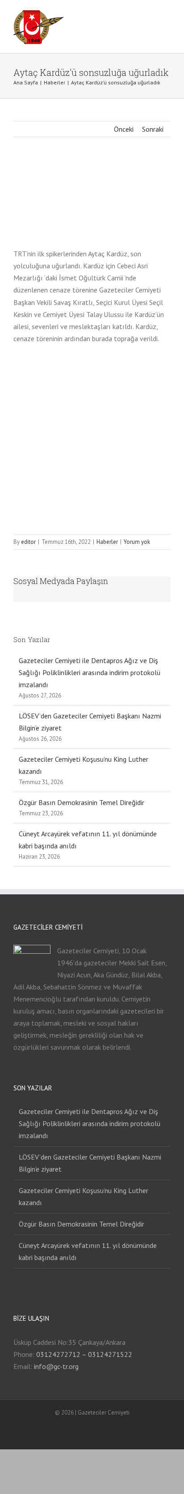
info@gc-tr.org (56, 1366)
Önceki (124, 129)
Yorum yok (137, 542)
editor (28, 542)
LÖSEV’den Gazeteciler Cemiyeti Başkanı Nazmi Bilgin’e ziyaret (90, 1162)
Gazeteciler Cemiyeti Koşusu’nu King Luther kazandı (83, 1196)
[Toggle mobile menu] (167, 17)
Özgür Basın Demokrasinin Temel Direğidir (81, 802)
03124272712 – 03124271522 (84, 1354)
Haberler (107, 542)
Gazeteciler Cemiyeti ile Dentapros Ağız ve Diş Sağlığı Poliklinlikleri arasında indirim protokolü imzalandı (89, 672)
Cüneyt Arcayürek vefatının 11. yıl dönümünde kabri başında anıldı (88, 1251)
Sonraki (152, 129)
